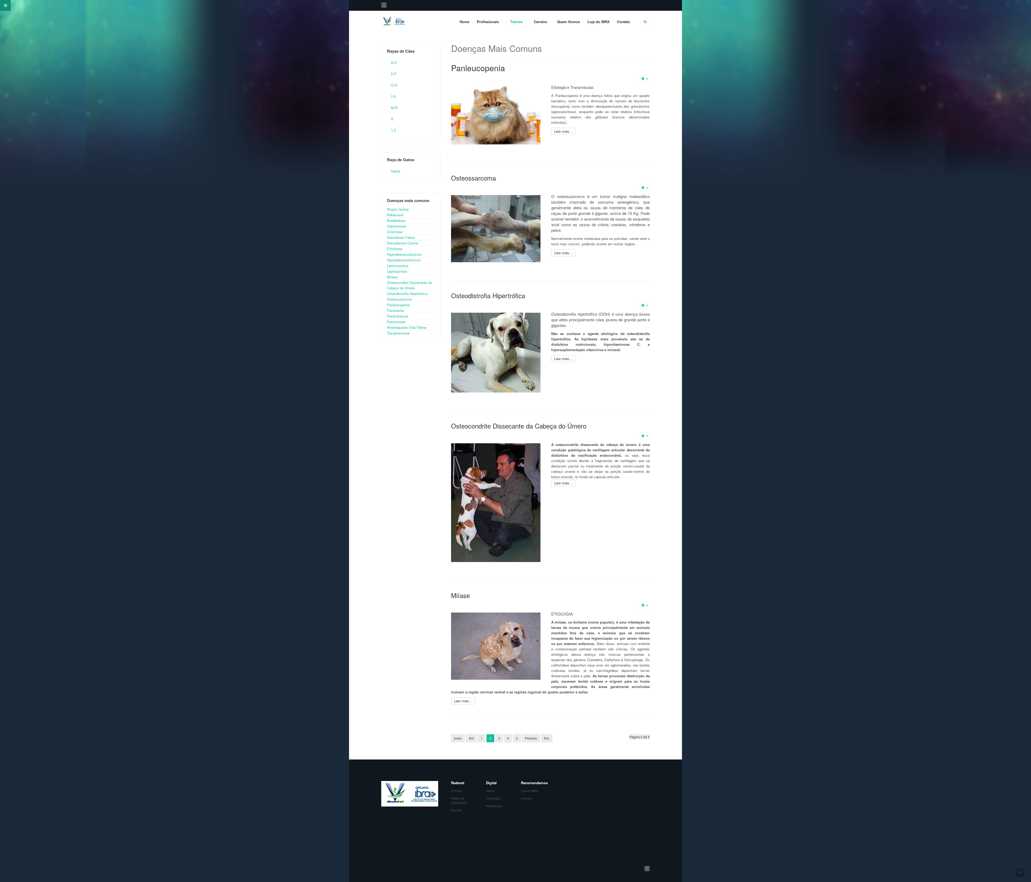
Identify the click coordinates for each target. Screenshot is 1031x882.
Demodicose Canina (402, 243)
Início (458, 738)
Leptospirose (397, 271)
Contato (623, 21)
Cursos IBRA (529, 791)
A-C (394, 62)
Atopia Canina (398, 209)
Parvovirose (396, 321)
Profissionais (488, 21)
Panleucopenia (478, 68)
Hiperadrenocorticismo (404, 254)
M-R (394, 107)
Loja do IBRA (598, 21)
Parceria (456, 810)
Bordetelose (396, 220)
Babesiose (395, 214)
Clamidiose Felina (401, 237)
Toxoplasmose (398, 333)
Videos (490, 791)
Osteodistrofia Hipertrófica (488, 295)
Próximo (531, 738)
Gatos (395, 171)
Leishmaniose (397, 265)
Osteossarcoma (473, 177)
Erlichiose (394, 248)
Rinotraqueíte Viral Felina (406, 327)
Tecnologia (493, 798)
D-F (394, 73)
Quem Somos (568, 21)
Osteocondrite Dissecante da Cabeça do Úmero (518, 425)
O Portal (456, 791)
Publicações (494, 806)
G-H (394, 85)
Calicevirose (396, 226)
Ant (471, 738)
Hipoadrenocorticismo (403, 259)
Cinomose (394, 231)
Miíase (460, 595)
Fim (546, 738)
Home (464, 21)
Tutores (517, 21)
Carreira (540, 21)
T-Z (393, 130)
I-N (393, 96)
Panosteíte (395, 310)
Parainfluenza (397, 316)
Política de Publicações (459, 800)
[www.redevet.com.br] (393, 21)
